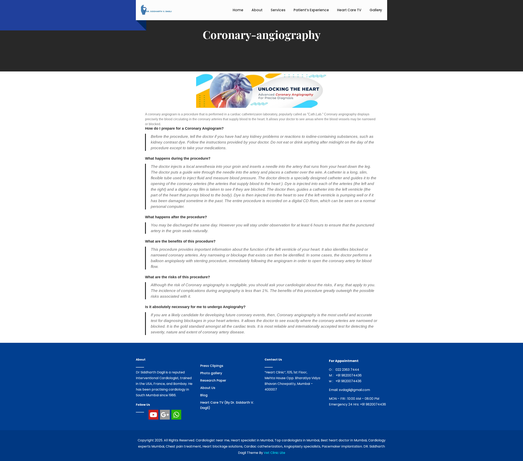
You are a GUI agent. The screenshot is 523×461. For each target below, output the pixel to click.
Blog (204, 395)
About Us (207, 387)
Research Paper (213, 380)
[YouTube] (153, 415)
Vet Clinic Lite (274, 452)
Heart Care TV (349, 10)
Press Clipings (211, 365)
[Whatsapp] (176, 415)
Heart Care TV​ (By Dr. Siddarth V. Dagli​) (227, 405)
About (257, 10)
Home (238, 10)
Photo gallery (211, 373)
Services (278, 10)
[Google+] (165, 415)
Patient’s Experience (311, 10)
